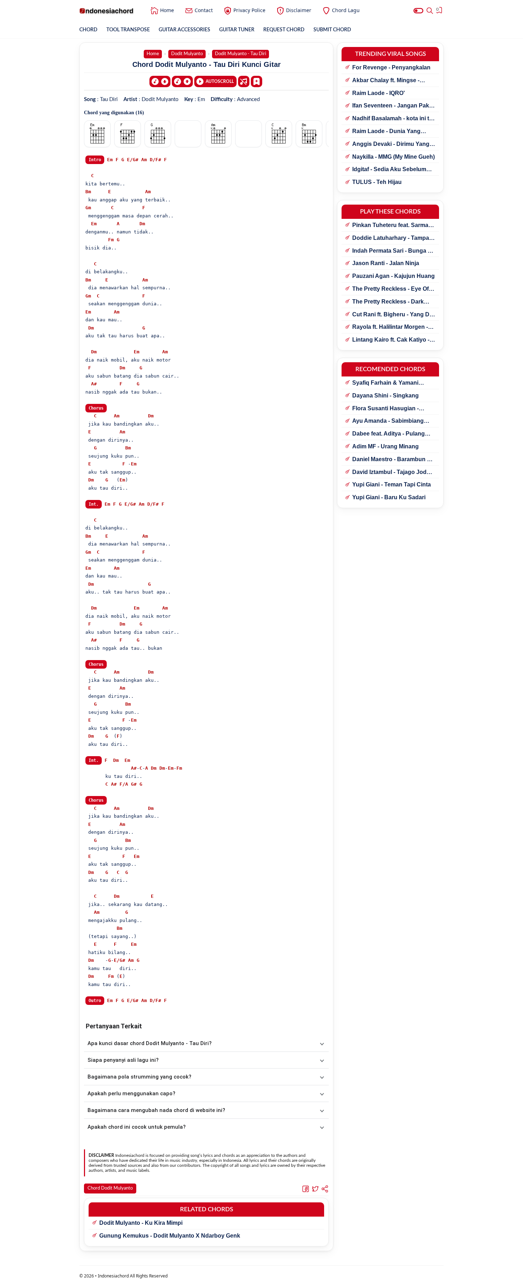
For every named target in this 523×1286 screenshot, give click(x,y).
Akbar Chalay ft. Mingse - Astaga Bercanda (385, 80)
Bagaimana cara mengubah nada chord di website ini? (156, 1110)
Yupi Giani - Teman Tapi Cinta (391, 484)
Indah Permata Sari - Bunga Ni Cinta (392, 251)
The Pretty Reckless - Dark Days (388, 302)
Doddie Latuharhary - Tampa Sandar (390, 238)
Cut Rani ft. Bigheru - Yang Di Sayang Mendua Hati (391, 314)
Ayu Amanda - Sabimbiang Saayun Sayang (388, 421)
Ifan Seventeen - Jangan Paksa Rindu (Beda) (393, 106)
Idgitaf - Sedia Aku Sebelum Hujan (389, 169)
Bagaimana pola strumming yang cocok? (139, 1077)
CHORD (88, 29)
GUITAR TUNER (236, 29)
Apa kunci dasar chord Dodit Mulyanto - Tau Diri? (150, 1043)
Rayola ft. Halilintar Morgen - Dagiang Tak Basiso (390, 327)
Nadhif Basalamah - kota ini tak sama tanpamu (393, 118)
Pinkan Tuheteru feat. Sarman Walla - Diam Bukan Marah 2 (392, 225)
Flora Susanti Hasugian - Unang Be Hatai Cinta (385, 408)
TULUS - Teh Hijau (377, 182)
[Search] (430, 10)
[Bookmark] (256, 81)
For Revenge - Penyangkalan (391, 67)
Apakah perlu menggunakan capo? (131, 1093)
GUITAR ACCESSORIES (184, 29)
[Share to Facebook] (306, 1188)
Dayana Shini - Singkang (385, 395)
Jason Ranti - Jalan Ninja (385, 263)
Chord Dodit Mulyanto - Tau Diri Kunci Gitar (206, 64)
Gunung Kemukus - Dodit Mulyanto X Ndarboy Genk (169, 1236)
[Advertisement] (261, 1277)
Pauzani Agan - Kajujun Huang (393, 276)
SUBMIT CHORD (332, 29)
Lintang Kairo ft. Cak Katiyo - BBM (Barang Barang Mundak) (393, 340)
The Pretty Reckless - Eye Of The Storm (390, 289)
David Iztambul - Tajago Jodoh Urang (393, 472)
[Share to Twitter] (315, 1188)
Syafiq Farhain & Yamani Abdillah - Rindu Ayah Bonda (391, 383)
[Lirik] (243, 81)
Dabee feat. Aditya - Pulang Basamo (388, 434)
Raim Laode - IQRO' (378, 93)
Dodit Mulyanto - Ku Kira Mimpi (141, 1223)
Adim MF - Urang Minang (385, 446)
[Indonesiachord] (106, 11)
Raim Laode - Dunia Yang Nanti (386, 131)
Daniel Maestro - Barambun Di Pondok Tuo (392, 459)
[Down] (159, 81)
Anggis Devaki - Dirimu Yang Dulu (390, 144)
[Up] (182, 81)
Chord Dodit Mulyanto (110, 1188)
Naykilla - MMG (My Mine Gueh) (393, 157)
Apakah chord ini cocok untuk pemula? (137, 1127)
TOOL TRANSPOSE (128, 29)
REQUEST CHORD (284, 29)
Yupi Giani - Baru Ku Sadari (389, 497)
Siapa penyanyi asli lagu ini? (123, 1060)
